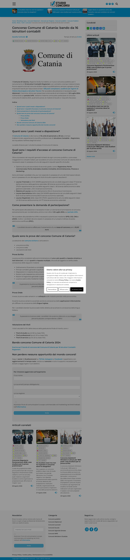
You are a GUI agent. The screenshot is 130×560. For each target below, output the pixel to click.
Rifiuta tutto (64, 289)
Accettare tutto (77, 289)
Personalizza (52, 289)
